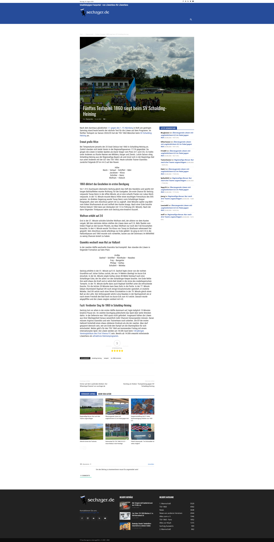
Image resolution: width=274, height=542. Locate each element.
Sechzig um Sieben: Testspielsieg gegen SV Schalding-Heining (138, 385)
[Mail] (93, 518)
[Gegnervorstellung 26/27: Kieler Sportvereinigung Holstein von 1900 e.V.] (142, 406)
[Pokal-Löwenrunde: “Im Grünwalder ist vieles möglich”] (142, 432)
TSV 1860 (100, 103)
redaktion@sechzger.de (89, 512)
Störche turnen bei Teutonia (88, 441)
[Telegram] (115, 371)
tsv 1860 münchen (116, 358)
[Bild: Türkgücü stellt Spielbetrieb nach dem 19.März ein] (125, 505)
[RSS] (99, 518)
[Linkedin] (110, 371)
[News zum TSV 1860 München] (94, 12)
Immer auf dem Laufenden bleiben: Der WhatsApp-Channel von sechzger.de (93, 385)
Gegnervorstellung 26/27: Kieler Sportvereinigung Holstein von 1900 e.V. (141, 418)
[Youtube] (193, 1)
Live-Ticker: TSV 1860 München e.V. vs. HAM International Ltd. (142, 514)
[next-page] (84, 448)
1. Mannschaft (89, 34)
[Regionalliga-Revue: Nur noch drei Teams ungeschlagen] (91, 406)
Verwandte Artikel (88, 393)
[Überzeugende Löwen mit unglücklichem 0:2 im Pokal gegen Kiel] (117, 406)
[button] (191, 19)
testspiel (106, 358)
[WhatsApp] (105, 371)
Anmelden (151, 464)
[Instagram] (185, 1)
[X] (188, 1)
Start (81, 34)
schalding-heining (97, 358)
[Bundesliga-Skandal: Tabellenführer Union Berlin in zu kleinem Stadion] (125, 526)
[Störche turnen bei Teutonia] (91, 432)
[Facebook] (183, 1)
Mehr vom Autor (104, 393)
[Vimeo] (190, 1)
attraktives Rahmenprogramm (105, 336)
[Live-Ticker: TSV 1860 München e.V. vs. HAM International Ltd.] (125, 516)
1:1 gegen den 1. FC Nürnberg (120, 128)
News (94, 103)
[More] (120, 371)
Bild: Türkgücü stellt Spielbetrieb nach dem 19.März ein (142, 504)
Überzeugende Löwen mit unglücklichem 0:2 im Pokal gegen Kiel (177, 135)
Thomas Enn (89, 119)
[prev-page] (81, 448)
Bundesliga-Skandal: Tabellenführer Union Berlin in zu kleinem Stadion (141, 524)
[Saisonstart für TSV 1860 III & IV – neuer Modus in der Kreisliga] (117, 432)
